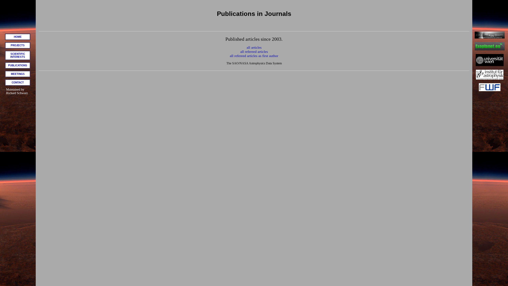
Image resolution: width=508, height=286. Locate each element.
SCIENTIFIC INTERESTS (17, 55)
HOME (18, 36)
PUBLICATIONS (17, 65)
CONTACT (18, 82)
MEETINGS (18, 73)
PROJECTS (18, 45)
